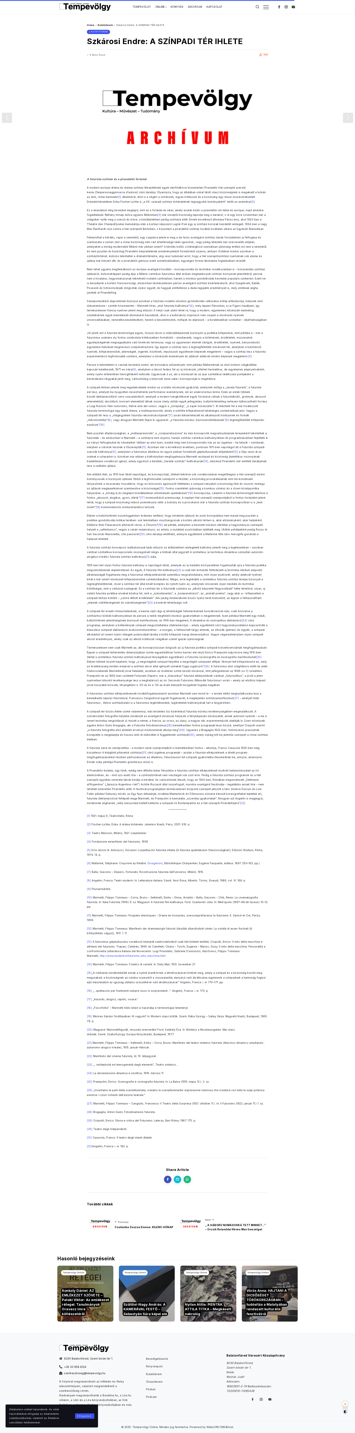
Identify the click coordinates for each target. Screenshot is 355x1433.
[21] (147, 556)
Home (90, 25)
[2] (253, 201)
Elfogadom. (84, 1415)
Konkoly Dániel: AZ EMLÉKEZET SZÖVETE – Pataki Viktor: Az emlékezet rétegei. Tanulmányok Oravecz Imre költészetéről (85, 1302)
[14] (205, 461)
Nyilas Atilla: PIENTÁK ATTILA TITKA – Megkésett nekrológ (208, 1309)
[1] (119, 196)
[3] (159, 214)
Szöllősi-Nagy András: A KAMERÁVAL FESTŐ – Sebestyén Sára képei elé (145, 1309)
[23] (150, 602)
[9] (227, 419)
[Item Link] (147, 1294)
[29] (182, 729)
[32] (242, 803)
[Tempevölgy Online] (85, 6)
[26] (206, 666)
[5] (250, 356)
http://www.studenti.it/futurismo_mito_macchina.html (133, 955)
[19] (160, 524)
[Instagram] (286, 6)
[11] (144, 447)
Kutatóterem (105, 25)
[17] (142, 497)
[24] (244, 620)
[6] (134, 369)
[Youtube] (293, 6)
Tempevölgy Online (73, 1272)
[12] (113, 451)
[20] (142, 534)
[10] (101, 424)
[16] (190, 493)
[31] (144, 752)
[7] (171, 415)
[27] (236, 698)
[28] (169, 725)
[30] (192, 734)
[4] (192, 305)
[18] (98, 507)
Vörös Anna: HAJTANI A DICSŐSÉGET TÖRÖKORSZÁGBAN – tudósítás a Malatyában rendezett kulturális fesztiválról (266, 1302)
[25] (258, 657)
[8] (110, 419)
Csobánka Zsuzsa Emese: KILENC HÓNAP (144, 1227)
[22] (178, 570)
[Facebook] (279, 6)
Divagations (155, 863)
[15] (161, 488)
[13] (235, 451)
